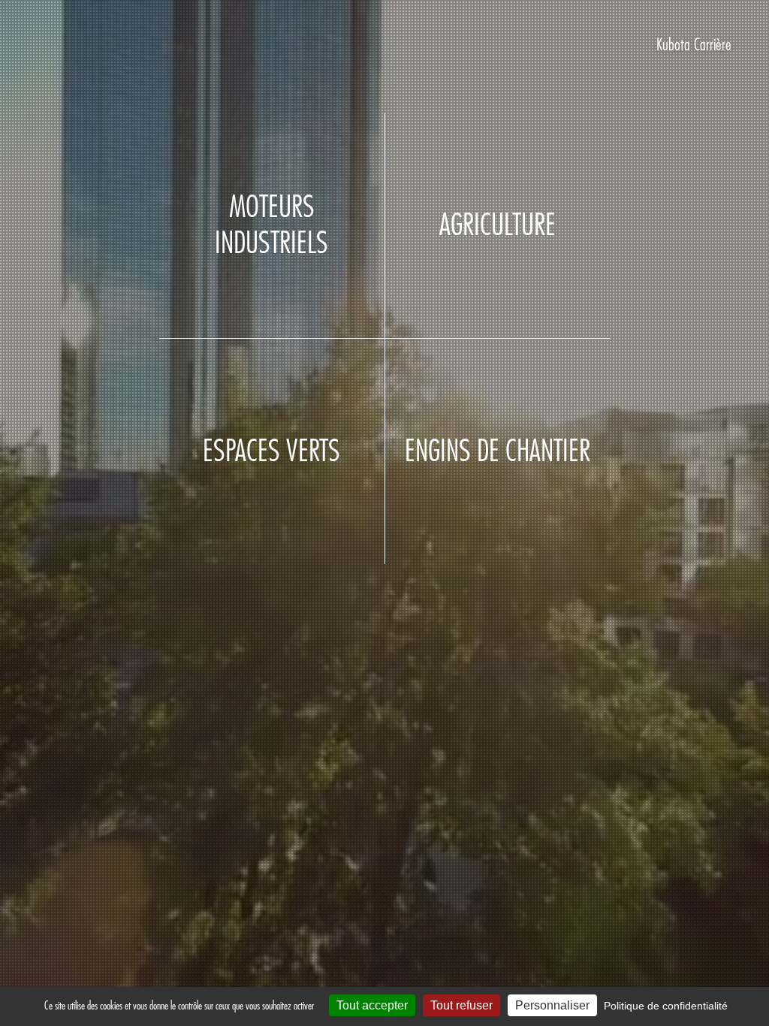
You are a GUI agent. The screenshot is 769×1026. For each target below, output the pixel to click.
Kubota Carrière (693, 45)
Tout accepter (372, 1005)
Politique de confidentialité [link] (666, 1006)
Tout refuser (461, 1005)
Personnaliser (552, 1005)
